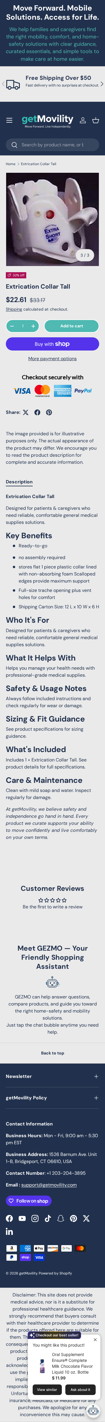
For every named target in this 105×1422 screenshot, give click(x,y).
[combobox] (52, 144)
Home (10, 164)
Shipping (14, 309)
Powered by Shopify (55, 1273)
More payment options (52, 359)
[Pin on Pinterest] (49, 412)
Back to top (52, 1053)
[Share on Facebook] (37, 412)
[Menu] (9, 120)
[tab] (19, 481)
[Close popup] (95, 1339)
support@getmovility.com (49, 1185)
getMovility (28, 1273)
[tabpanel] (52, 667)
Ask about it (80, 1389)
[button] (95, 120)
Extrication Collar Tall (38, 164)
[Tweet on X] (26, 412)
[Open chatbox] (93, 1411)
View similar (47, 1389)
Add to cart (71, 326)
